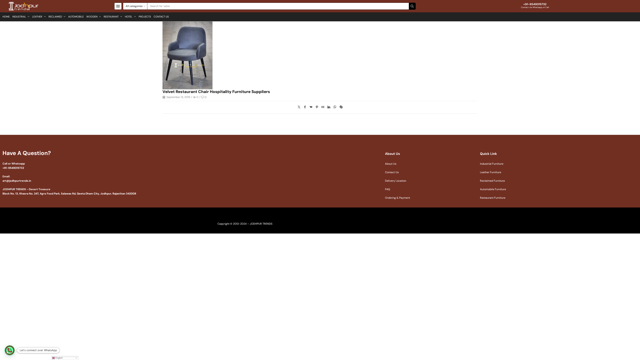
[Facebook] (305, 107)
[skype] (340, 107)
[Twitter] (300, 107)
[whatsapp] (335, 107)
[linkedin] (329, 107)
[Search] (412, 6)
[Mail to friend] (323, 107)
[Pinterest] (317, 107)
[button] (118, 6)
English (59, 358)
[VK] (311, 107)
